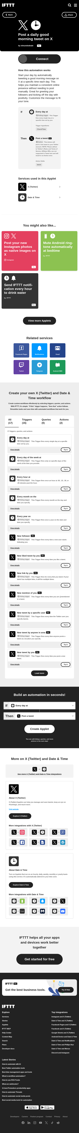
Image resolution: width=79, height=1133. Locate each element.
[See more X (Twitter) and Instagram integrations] (18, 832)
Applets (5, 1025)
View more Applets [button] (39, 320)
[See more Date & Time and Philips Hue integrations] (18, 911)
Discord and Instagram (60, 1053)
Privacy (57, 1117)
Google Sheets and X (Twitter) (63, 1033)
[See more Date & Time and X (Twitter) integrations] (58, 901)
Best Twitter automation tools (13, 1068)
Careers (25, 1117)
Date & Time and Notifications (63, 1041)
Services (5, 1017)
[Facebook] (23, 1123)
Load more (39, 673)
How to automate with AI (11, 1064)
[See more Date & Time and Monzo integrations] (38, 911)
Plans (4, 1045)
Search (5, 1041)
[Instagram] (35, 1123)
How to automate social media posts (16, 1096)
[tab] (12, 421)
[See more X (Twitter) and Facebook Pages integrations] (58, 832)
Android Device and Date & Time (64, 1037)
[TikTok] (52, 1123)
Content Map (7, 1037)
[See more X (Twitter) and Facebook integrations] (18, 842)
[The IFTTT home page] (8, 5)
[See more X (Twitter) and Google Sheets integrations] (38, 842)
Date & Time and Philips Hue (63, 1045)
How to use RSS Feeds (11, 1080)
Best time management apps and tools (17, 1072)
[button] (75, 5)
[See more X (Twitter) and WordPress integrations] (58, 842)
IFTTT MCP (6, 1029)
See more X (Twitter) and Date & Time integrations (40, 774)
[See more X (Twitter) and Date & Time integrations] (38, 832)
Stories (5, 1021)
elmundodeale (27, 46)
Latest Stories (9, 1060)
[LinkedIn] (29, 1123)
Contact (49, 1117)
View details (15, 449)
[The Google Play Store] (47, 1107)
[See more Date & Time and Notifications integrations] (38, 901)
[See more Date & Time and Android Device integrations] (18, 901)
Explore (6, 1012)
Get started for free (40, 959)
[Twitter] (46, 1123)
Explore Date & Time (21, 885)
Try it (65, 450)
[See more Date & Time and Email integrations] (58, 911)
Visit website (14, 809)
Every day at (42, 112)
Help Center (6, 1033)
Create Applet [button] (39, 729)
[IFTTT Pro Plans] (39, 46)
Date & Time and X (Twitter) (62, 1021)
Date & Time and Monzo (61, 1049)
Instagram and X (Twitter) (61, 1017)
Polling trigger (25, 441)
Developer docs (8, 1049)
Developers (14, 1117)
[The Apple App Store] (32, 1107)
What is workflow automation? (14, 1076)
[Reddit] (58, 1123)
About (65, 1117)
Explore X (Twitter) (20, 816)
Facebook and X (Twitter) (61, 1029)
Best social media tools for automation (17, 1100)
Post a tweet (42, 138)
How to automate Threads (12, 1092)
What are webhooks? (10, 1084)
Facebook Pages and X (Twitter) (64, 1025)
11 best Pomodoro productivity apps (16, 1088)
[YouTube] (40, 1123)
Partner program (36, 1117)
